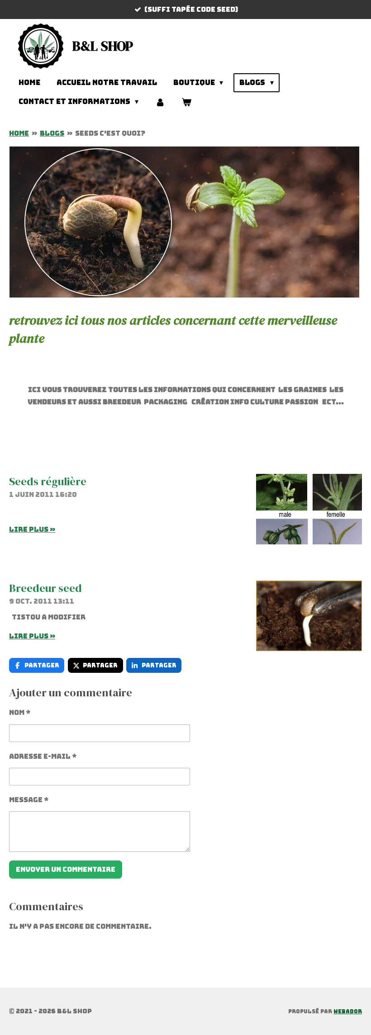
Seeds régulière (47, 481)
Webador (347, 1011)
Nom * (20, 712)
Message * (29, 799)
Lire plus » (32, 529)
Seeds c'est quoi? (110, 133)
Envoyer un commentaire (65, 869)
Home (19, 133)
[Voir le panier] (186, 102)
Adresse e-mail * (43, 756)
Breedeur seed (45, 588)
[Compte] (160, 102)
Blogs (52, 133)
